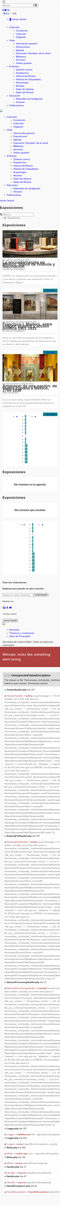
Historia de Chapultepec (28, 79)
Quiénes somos (24, 69)
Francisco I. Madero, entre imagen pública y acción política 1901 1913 (27, 326)
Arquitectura (22, 73)
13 (26, 455)
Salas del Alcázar (25, 92)
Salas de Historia (25, 89)
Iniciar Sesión (19, 19)
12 (26, 452)
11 (26, 449)
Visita (12, 40)
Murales (20, 86)
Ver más (50, 290)
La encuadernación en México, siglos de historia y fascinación (28, 264)
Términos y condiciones (21, 633)
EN (14, 13)
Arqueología (22, 82)
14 (26, 458)
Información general (26, 43)
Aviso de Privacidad (19, 636)
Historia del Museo (26, 76)
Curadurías (22, 30)
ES (7, 13)
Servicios (20, 59)
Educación (14, 95)
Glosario (20, 102)
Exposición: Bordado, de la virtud (33, 53)
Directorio (14, 629)
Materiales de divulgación (29, 98)
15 (26, 462)
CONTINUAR (41, 595)
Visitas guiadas (24, 63)
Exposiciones (23, 46)
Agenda (20, 50)
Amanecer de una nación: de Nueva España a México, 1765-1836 (29, 388)
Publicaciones (16, 105)
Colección (14, 27)
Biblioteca (21, 56)
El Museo (14, 66)
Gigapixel (21, 37)
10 (26, 445)
